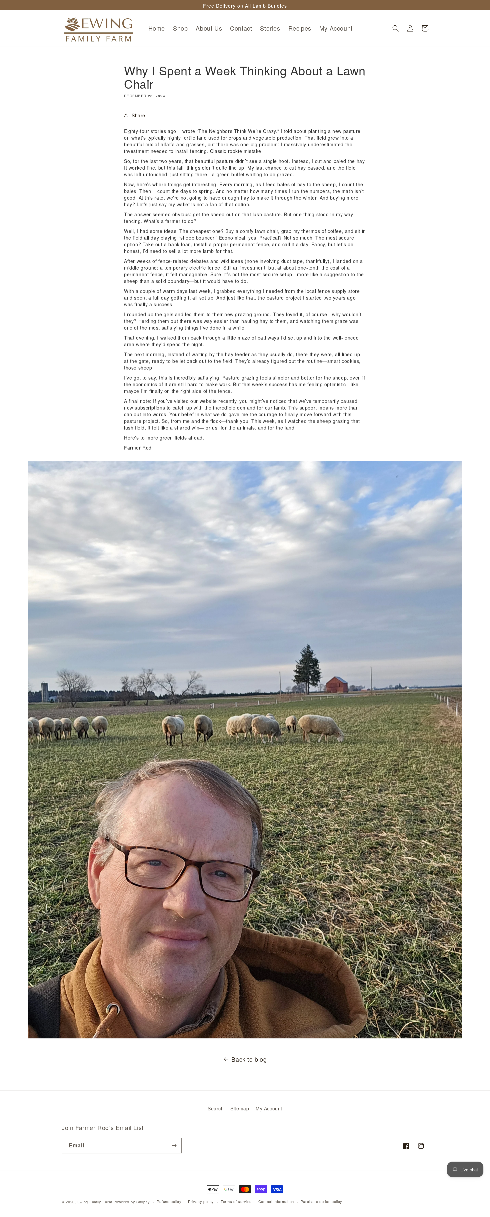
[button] (395, 28)
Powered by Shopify (131, 1201)
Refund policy (169, 1201)
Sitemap (239, 1108)
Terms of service (236, 1201)
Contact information (276, 1201)
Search (216, 1108)
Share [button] (138, 115)
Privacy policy (201, 1201)
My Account (269, 1108)
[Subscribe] (174, 1145)
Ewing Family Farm (94, 1201)
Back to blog (249, 1059)
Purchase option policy (321, 1201)
